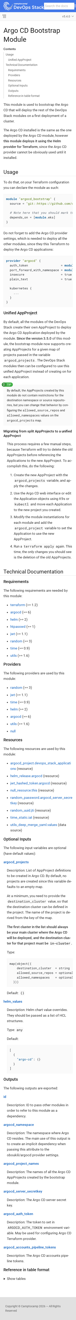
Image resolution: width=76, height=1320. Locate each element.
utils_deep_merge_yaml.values (33, 825)
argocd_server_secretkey (22, 1191)
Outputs (13, 90)
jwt (12, 634)
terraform (17, 605)
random (16, 641)
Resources (14, 80)
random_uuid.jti (22, 810)
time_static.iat (21, 817)
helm (14, 619)
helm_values (12, 1001)
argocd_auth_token (18, 1214)
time (13, 648)
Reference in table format (24, 95)
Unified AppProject (19, 59)
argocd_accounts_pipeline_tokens (29, 1247)
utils (13, 656)
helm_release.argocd (26, 776)
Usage (10, 54)
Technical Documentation (21, 64)
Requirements (17, 70)
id (4, 1097)
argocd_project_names (21, 1164)
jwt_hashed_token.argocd (30, 783)
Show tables (16, 1279)
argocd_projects (16, 862)
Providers (14, 75)
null (13, 731)
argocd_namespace (18, 1125)
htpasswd (18, 627)
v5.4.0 (66, 16)
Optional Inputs (18, 85)
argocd (15, 612)
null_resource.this (23, 790)
